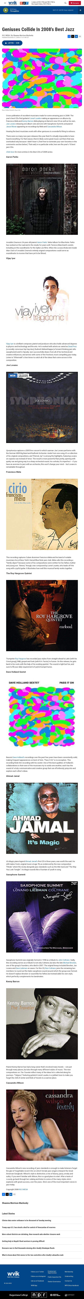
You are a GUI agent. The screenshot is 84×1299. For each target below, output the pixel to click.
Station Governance (54, 1281)
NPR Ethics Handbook (72, 1285)
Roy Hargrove (20, 659)
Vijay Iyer (10, 344)
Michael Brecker (69, 963)
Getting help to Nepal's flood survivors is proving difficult (23, 1241)
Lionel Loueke (35, 118)
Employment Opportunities (52, 1272)
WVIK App (34, 1285)
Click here (10, 152)
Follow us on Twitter (37, 1272)
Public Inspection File (54, 1277)
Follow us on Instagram (38, 1276)
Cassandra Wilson (54, 126)
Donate (76, 3)
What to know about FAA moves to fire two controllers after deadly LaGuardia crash (32, 1255)
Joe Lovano (10, 124)
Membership (69, 1272)
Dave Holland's (19, 757)
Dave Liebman (21, 968)
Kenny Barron (27, 121)
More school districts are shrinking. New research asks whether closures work (31, 1234)
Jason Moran (11, 126)
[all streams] (81, 10)
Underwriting (69, 1276)
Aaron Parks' (42, 242)
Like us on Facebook (37, 1281)
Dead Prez (72, 346)
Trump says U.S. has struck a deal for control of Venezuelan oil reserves (28, 1227)
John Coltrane (64, 960)
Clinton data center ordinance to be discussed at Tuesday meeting (26, 1220)
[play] (5, 10)
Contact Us (68, 1281)
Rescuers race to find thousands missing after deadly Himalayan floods (28, 1248)
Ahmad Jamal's (31, 861)
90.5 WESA (23, 1189)
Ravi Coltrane (50, 968)
